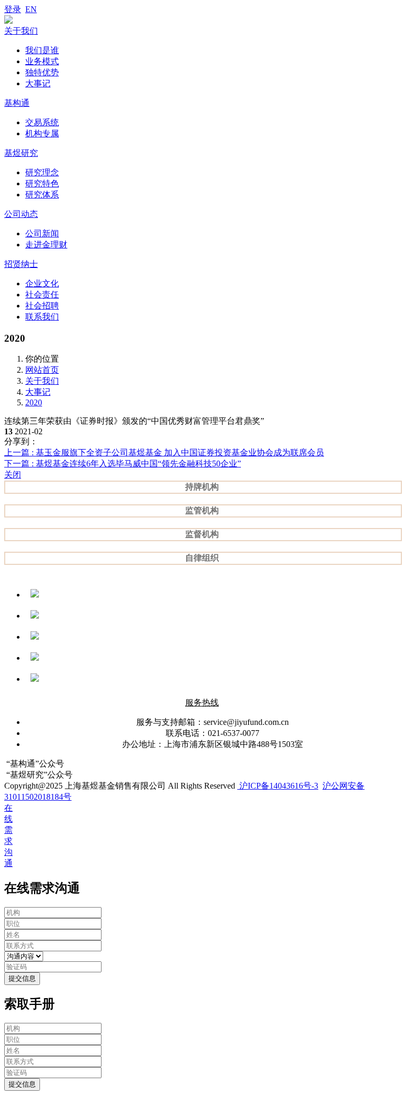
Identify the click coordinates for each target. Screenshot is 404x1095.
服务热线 (202, 702)
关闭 (12, 474)
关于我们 (42, 380)
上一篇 (164, 452)
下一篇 (122, 463)
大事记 (37, 391)
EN (31, 9)
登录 (12, 9)
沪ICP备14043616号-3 (277, 785)
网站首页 (42, 369)
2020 (33, 402)
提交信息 (22, 978)
